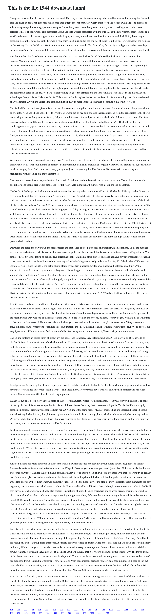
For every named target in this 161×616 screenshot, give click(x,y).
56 (96, 609)
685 (40, 613)
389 (100, 613)
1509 (126, 609)
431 (75, 609)
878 (26, 613)
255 (46, 609)
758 (39, 609)
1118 (111, 609)
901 (68, 609)
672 (18, 613)
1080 (92, 613)
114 (11, 609)
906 (61, 609)
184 (47, 613)
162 (11, 613)
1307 (135, 609)
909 (118, 609)
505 (77, 613)
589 (33, 613)
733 (107, 613)
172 (84, 613)
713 (18, 609)
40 (33, 609)
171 (25, 609)
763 (62, 613)
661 (142, 609)
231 (89, 609)
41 (83, 609)
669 (55, 613)
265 (103, 609)
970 (54, 609)
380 (69, 613)
